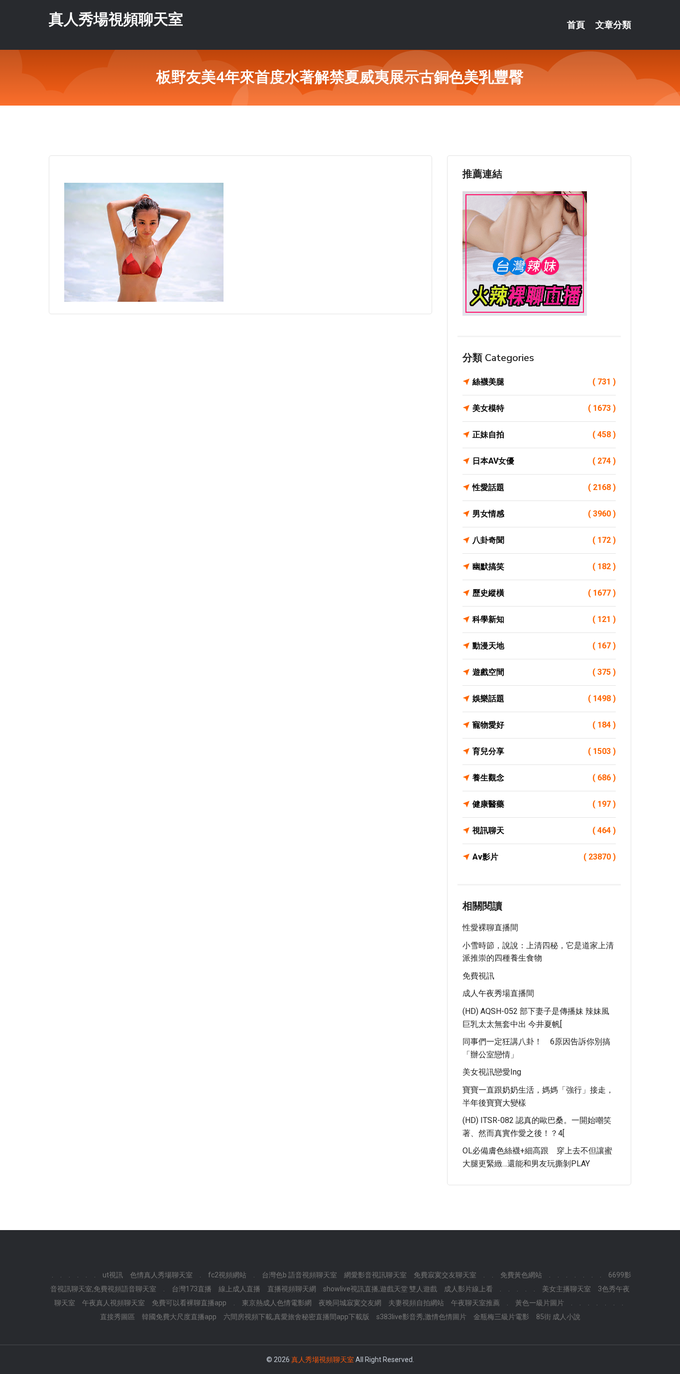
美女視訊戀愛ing (491, 1072)
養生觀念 (544, 777)
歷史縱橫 (544, 593)
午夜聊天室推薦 (475, 1303)
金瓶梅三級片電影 (501, 1317)
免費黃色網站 (521, 1275)
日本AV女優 (544, 461)
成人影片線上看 (468, 1289)
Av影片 (544, 857)
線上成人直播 (239, 1289)
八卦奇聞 (544, 540)
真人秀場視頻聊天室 (116, 19)
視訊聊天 (544, 830)
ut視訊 (113, 1275)
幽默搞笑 (544, 566)
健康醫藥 (544, 804)
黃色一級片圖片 (539, 1303)
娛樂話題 (544, 698)
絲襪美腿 (544, 381)
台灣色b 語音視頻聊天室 (299, 1275)
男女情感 (544, 513)
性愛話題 (544, 487)
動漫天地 (544, 645)
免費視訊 (478, 976)
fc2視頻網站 (227, 1275)
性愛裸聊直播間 (490, 927)
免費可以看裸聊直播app (189, 1303)
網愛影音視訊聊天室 (375, 1275)
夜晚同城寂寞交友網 (350, 1303)
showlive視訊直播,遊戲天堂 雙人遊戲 (380, 1289)
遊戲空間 (544, 672)
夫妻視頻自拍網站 (416, 1303)
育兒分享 (544, 751)
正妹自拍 (544, 434)
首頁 (576, 25)
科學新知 (544, 619)
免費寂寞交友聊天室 (445, 1275)
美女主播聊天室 (566, 1289)
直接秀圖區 (117, 1317)
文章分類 (613, 25)
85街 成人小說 (558, 1317)
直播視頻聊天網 (291, 1289)
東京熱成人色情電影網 (277, 1303)
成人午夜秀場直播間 (498, 993)
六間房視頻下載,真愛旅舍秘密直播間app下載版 (296, 1317)
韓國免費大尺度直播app (179, 1317)
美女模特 (544, 408)
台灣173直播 (192, 1289)
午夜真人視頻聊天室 (113, 1303)
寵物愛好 (544, 725)
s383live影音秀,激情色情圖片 (421, 1317)
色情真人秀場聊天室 (161, 1275)
